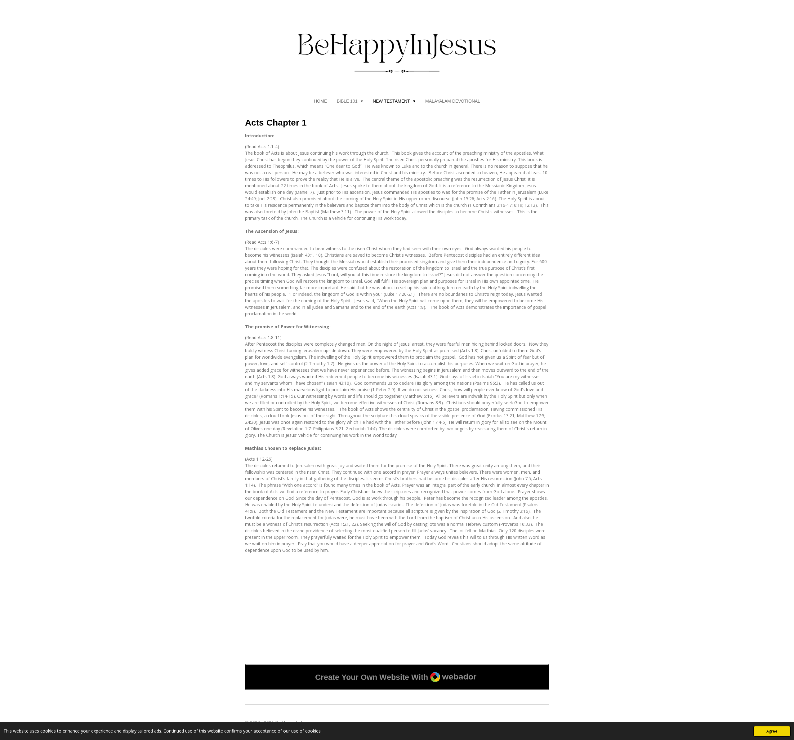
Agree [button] (772, 731)
